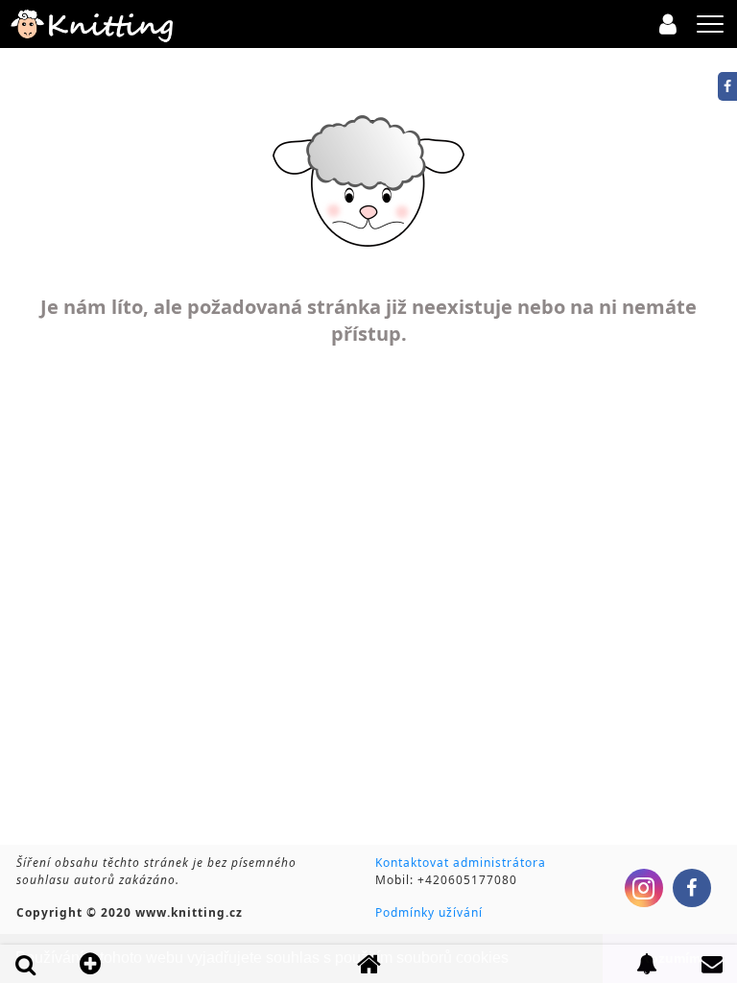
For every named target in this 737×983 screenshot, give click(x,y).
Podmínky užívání (429, 912)
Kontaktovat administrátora (460, 862)
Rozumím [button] (670, 958)
